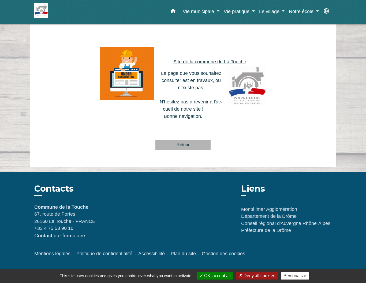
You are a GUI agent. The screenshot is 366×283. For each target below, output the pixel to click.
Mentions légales (52, 253)
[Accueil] (67, 12)
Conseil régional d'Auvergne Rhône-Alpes (285, 223)
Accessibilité (151, 253)
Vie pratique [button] (237, 11)
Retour (183, 144)
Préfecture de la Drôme (266, 230)
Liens (253, 188)
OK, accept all (217, 275)
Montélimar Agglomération (269, 209)
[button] (173, 12)
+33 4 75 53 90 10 (53, 228)
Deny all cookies (258, 275)
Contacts (54, 189)
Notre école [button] (302, 11)
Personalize (294, 275)
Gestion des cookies (223, 253)
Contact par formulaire (59, 235)
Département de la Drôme (269, 216)
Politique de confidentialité (104, 253)
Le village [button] (270, 11)
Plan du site (183, 253)
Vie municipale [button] (199, 11)
